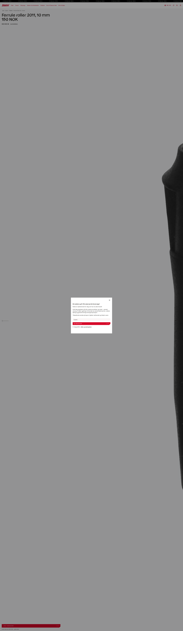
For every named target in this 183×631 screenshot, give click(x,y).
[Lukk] (109, 300)
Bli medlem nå (78, 323)
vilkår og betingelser (86, 327)
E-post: (75, 319)
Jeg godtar (83, 327)
